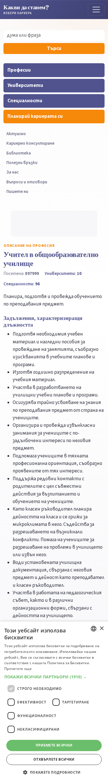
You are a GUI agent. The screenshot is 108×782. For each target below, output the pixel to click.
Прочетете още (18, 668)
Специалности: (21, 284)
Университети (25, 85)
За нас (12, 172)
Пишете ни (17, 192)
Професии (19, 70)
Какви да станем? (26, 9)
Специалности (24, 100)
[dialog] (54, 701)
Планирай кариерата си (35, 116)
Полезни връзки (21, 163)
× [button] (101, 628)
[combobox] (93, 629)
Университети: (63, 273)
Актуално (16, 134)
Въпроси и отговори (26, 182)
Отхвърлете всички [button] (54, 759)
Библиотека (18, 153)
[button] (54, 677)
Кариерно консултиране (30, 143)
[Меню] (96, 9)
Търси (54, 48)
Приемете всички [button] (54, 745)
